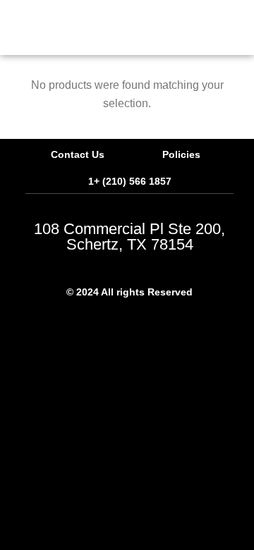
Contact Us (77, 154)
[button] (106, 28)
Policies (181, 154)
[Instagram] (168, 321)
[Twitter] (129, 321)
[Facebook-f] (91, 321)
